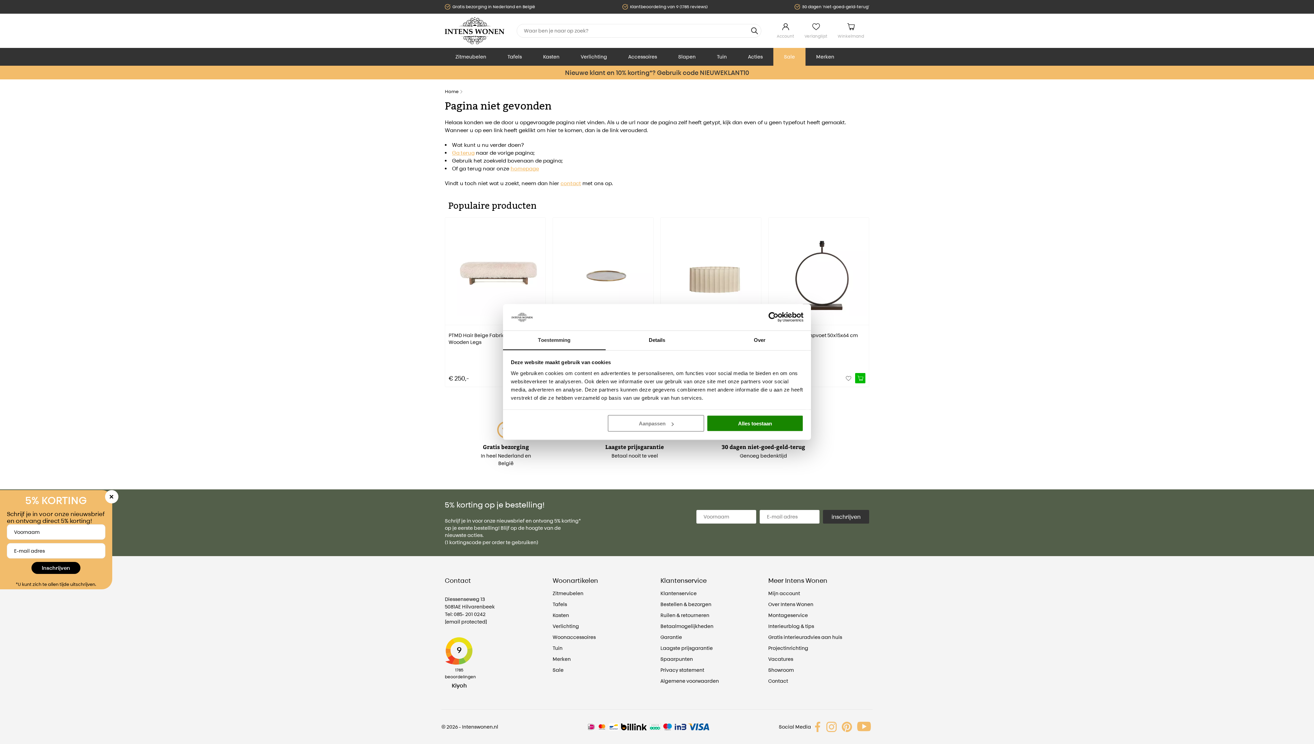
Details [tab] (657, 340)
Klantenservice (678, 593)
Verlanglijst (815, 36)
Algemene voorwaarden (689, 681)
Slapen (687, 57)
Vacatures (780, 659)
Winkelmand (851, 36)
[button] (450, 297)
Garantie (671, 637)
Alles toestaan (755, 423)
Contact (778, 681)
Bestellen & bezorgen (685, 604)
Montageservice (788, 615)
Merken (825, 57)
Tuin (722, 57)
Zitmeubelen (470, 57)
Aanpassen (652, 423)
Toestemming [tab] (554, 340)
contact (571, 183)
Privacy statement (682, 670)
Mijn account (784, 593)
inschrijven (846, 516)
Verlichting (594, 57)
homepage (525, 168)
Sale (789, 57)
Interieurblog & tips (791, 626)
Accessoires (642, 57)
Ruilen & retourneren (684, 615)
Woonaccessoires (574, 637)
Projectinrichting (788, 648)
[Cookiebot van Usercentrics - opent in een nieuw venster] (773, 317)
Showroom (781, 670)
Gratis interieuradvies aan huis (805, 637)
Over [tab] (759, 340)
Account (785, 36)
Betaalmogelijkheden (686, 626)
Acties (755, 57)
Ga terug (463, 153)
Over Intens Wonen (790, 604)
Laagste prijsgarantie (686, 648)
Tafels (514, 57)
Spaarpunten (676, 659)
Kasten (551, 57)
